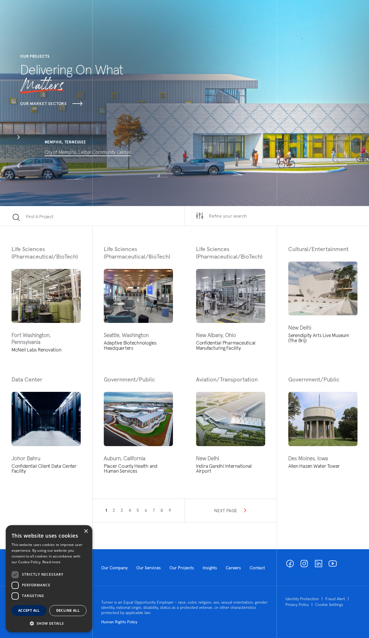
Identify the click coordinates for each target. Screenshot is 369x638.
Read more (51, 562)
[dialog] (49, 578)
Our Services (148, 567)
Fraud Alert (335, 598)
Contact (257, 567)
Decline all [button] (68, 610)
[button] (18, 138)
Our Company (114, 567)
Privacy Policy (297, 604)
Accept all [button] (29, 610)
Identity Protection (302, 598)
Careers (233, 567)
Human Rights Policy (119, 621)
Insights (210, 567)
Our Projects (182, 567)
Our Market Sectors (43, 103)
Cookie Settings (329, 604)
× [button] (86, 531)
